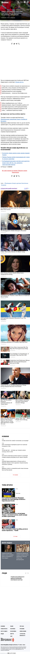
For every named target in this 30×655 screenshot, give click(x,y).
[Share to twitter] (14, 44)
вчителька (25, 183)
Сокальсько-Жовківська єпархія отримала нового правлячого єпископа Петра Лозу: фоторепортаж (22, 556)
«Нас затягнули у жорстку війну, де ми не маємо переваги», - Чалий (15, 529)
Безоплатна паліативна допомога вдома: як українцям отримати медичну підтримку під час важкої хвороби (15, 456)
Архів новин (23, 631)
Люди (2, 633)
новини (4, 185)
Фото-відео (4, 631)
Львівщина (8, 183)
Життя (12, 633)
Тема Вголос (4, 628)
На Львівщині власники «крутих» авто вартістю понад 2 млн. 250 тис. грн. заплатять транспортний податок (15, 162)
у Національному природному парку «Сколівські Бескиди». (14, 119)
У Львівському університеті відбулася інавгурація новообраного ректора (17, 578)
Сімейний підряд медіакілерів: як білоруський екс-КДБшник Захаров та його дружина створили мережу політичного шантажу (15, 463)
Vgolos (5, 2)
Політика (12, 628)
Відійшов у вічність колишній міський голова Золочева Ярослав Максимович (15, 469)
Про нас (22, 626)
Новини (3, 626)
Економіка (13, 631)
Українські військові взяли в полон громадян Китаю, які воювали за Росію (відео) (7, 556)
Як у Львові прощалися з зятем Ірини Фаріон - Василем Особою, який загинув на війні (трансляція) (14, 515)
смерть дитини (17, 183)
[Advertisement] (15, 62)
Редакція (13, 17)
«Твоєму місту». (19, 82)
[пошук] (18, 2)
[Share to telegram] (16, 44)
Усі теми (15, 536)
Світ (11, 636)
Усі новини (15, 475)
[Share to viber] (19, 44)
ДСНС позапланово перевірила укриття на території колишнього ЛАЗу (14, 445)
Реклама (22, 628)
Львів (11, 626)
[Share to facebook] (12, 44)
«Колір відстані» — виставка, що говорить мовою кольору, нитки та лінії (14, 451)
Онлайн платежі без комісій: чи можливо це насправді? (15, 440)
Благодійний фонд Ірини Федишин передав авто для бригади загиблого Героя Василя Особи (13, 499)
